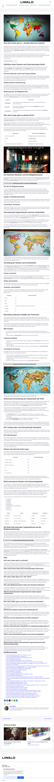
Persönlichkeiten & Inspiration (44, 5)
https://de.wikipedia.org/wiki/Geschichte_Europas (16, 683)
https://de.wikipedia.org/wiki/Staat (13, 659)
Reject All (14, 777)
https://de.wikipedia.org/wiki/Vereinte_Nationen (16, 670)
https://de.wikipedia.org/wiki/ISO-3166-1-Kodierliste (17, 687)
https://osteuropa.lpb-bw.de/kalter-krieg (15, 686)
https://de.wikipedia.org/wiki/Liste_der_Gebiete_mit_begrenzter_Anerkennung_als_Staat (25, 681)
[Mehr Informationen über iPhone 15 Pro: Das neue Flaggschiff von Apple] (39, 733)
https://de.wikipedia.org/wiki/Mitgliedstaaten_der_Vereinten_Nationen (21, 667)
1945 (6, 401)
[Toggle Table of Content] (15, 61)
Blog (3, 6)
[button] (50, 2)
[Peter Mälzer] (6, 708)
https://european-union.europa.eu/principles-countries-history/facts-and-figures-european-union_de (28, 666)
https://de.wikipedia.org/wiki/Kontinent (14, 675)
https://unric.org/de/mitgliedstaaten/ (14, 672)
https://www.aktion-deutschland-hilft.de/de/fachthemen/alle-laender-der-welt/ (23, 690)
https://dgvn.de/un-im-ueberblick (13, 671)
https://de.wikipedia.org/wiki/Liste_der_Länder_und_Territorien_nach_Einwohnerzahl (24, 661)
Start (3, 5)
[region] (13, 773)
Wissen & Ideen (33, 5)
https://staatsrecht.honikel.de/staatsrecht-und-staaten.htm (19, 660)
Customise (7, 777)
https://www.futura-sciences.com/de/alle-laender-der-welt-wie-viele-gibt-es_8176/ (24, 676)
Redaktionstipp (30, 744)
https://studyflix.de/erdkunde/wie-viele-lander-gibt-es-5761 (19, 657)
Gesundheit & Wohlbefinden (11, 5)
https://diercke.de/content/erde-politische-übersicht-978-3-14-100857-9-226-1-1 (23, 691)
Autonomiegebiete (22, 493)
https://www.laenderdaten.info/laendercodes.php (16, 689)
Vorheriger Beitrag (6, 718)
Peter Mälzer (12, 706)
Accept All (20, 777)
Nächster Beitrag (48, 718)
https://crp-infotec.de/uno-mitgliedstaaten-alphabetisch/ (18, 668)
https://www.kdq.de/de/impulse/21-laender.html (16, 656)
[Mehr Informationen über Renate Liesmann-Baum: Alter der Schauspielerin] (15, 733)
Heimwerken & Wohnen (24, 5)
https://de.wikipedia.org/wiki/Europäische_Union (16, 682)
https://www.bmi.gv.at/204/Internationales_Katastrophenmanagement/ (21, 697)
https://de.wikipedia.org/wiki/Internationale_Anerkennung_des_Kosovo (21, 693)
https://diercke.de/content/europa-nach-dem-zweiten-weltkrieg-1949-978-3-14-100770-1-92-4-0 (27, 685)
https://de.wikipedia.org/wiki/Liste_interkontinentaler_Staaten (19, 674)
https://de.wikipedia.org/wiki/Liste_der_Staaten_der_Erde (18, 655)
